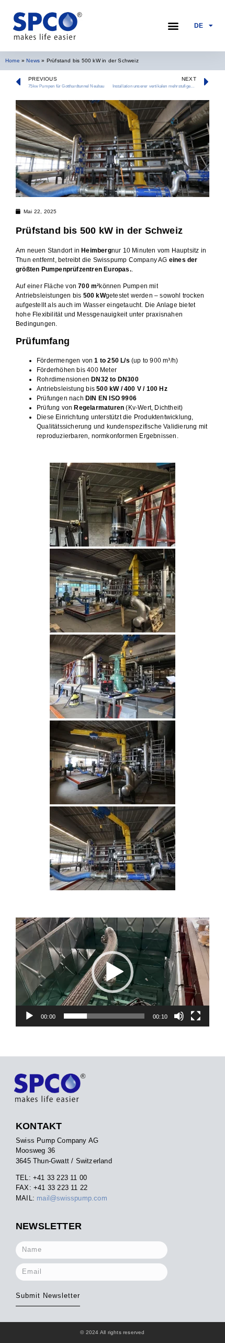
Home (12, 60)
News (33, 60)
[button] (173, 26)
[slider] (104, 1016)
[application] (112, 972)
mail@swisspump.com (72, 1198)
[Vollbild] (195, 1016)
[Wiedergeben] (29, 1016)
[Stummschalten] (179, 1016)
